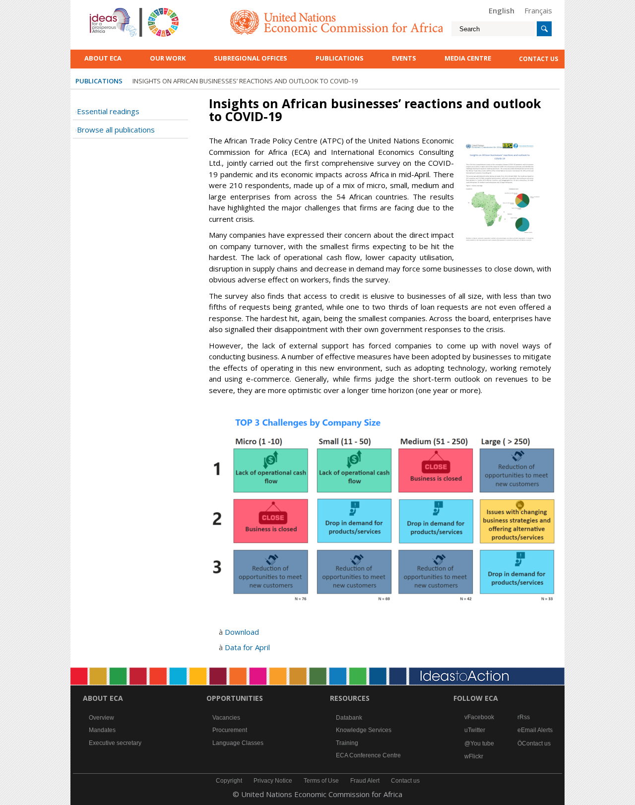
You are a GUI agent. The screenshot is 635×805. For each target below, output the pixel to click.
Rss (524, 717)
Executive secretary (115, 742)
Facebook (480, 717)
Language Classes (237, 742)
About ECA (103, 58)
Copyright (229, 780)
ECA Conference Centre (368, 755)
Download (242, 632)
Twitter (476, 730)
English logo (103, 10)
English (501, 10)
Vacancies (226, 717)
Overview (101, 717)
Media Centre (467, 58)
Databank (349, 717)
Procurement (229, 730)
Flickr (476, 756)
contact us (538, 59)
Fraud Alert (365, 780)
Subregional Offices (250, 58)
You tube (482, 743)
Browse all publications (116, 129)
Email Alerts (537, 730)
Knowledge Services (363, 730)
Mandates (102, 730)
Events (404, 58)
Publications (340, 58)
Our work (168, 58)
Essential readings (108, 111)
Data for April (247, 647)
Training (347, 742)
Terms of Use (321, 780)
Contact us (536, 743)
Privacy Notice (273, 780)
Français (538, 10)
